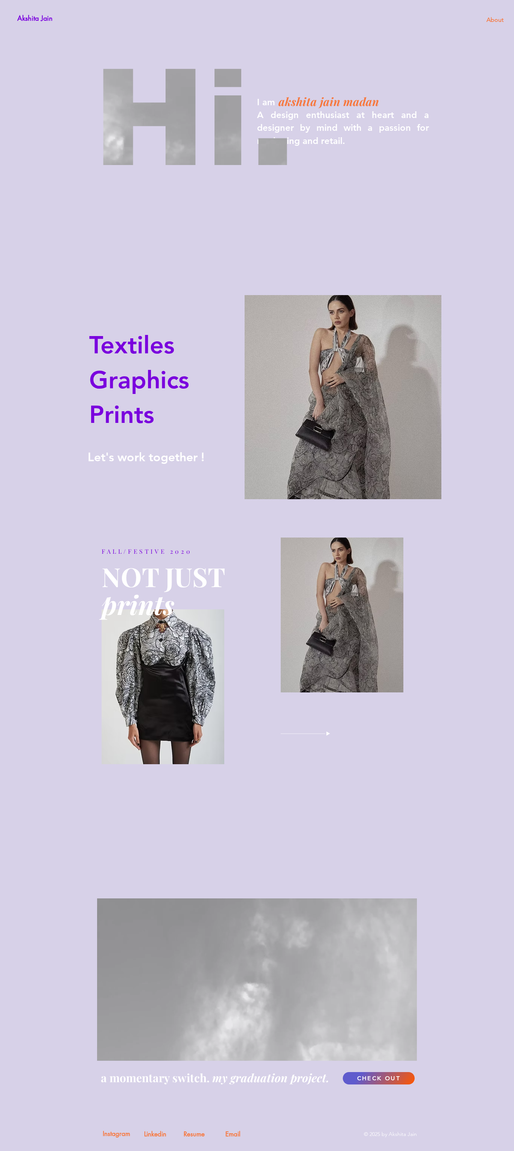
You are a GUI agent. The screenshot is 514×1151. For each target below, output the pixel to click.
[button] (407, 1052)
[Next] (491, 664)
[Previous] (22, 664)
